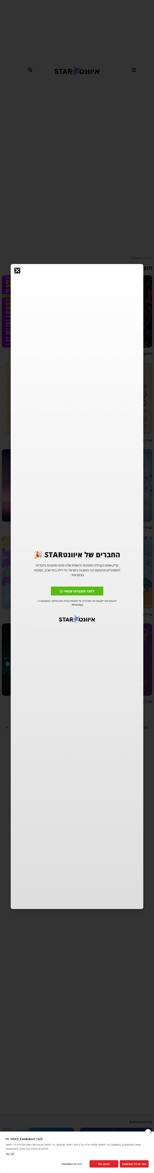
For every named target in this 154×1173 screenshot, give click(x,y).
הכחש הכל (104, 1164)
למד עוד (9, 1153)
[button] (17, 270)
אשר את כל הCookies (134, 1164)
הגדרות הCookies (72, 1164)
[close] (148, 1132)
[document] (77, 586)
